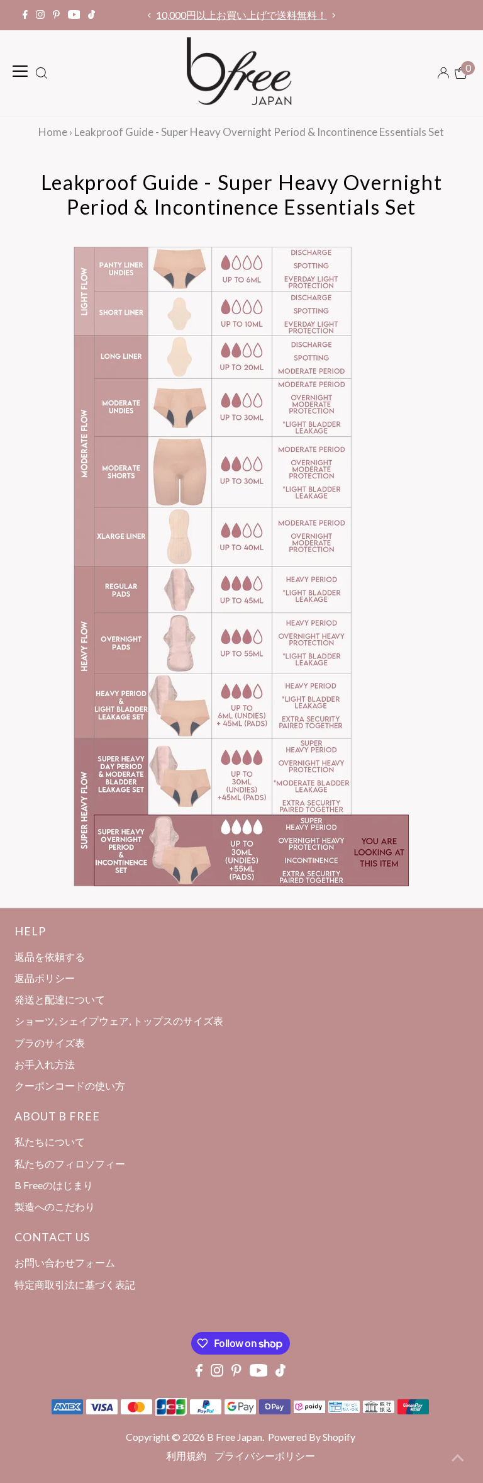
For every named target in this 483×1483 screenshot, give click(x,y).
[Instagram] (40, 15)
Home (52, 131)
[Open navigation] (20, 71)
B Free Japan (234, 1437)
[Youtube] (74, 15)
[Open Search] (41, 74)
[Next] (333, 15)
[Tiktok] (91, 15)
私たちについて (49, 1141)
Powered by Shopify (311, 1437)
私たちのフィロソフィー (69, 1164)
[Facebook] (25, 15)
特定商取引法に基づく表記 (74, 1284)
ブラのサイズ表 (49, 1043)
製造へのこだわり (54, 1206)
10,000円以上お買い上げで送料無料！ (241, 15)
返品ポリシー (44, 978)
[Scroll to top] (457, 1457)
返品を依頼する (49, 956)
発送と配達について (59, 999)
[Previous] (149, 15)
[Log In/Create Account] (443, 73)
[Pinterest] (56, 15)
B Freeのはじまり (53, 1185)
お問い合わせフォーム (64, 1262)
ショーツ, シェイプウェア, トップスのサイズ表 (118, 1021)
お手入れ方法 (44, 1064)
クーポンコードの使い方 (69, 1085)
